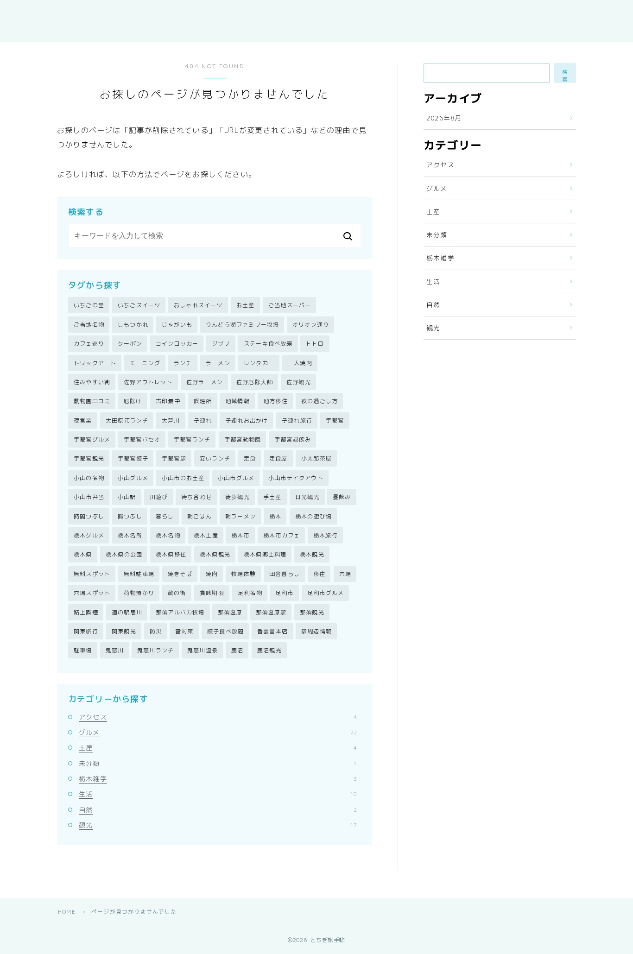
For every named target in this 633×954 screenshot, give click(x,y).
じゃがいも (177, 325)
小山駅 (127, 497)
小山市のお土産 (183, 478)
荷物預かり (139, 593)
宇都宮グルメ (92, 439)
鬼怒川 (115, 650)
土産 (218, 747)
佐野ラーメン (204, 382)
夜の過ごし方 (319, 401)
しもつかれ (133, 325)
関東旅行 (86, 631)
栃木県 (83, 554)
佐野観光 (298, 382)
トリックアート (95, 363)
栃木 (275, 516)
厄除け (133, 401)
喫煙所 (203, 401)
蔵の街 (177, 593)
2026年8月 (444, 118)
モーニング (145, 363)
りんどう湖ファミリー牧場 (242, 325)
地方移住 (275, 401)
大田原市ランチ (127, 420)
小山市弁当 (89, 497)
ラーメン (218, 363)
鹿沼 (237, 650)
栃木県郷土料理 (265, 554)
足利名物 (250, 593)
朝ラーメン (240, 516)
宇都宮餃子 (133, 458)
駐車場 (83, 650)
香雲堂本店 (272, 631)
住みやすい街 (92, 382)
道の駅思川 (127, 612)
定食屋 (278, 458)
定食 (250, 458)
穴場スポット (92, 593)
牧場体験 (243, 574)
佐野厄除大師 (254, 382)
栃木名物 (168, 535)
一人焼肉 (300, 363)
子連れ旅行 (297, 420)
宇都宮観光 (89, 458)
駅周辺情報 (316, 631)
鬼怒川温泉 (202, 650)
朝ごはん (199, 516)
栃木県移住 (171, 554)
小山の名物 (89, 478)
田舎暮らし (284, 574)
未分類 (218, 763)
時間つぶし (89, 516)
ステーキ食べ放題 (268, 343)
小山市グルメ (236, 478)
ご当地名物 (89, 325)
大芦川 (171, 420)
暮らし (165, 516)
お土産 (245, 305)
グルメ (218, 732)
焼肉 (212, 574)
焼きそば (180, 574)
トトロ (315, 343)
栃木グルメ (89, 535)
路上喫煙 (86, 612)
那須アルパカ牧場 (180, 612)
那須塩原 (230, 612)
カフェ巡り (89, 343)
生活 (218, 794)
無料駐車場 (139, 574)
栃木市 (240, 535)
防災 (156, 631)
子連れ (203, 420)
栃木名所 (130, 535)
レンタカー (259, 363)
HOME (67, 912)
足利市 (284, 593)
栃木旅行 (325, 535)
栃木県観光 (215, 554)
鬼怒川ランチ (155, 650)
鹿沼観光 (269, 650)
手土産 (272, 497)
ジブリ (221, 343)
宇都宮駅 (174, 458)
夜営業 (83, 420)
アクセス (218, 717)
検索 (565, 75)
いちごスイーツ (139, 305)
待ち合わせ (196, 497)
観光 (218, 825)
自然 (218, 809)
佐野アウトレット (148, 382)
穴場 (345, 574)
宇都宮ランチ (192, 439)
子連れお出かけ (246, 420)
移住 (319, 574)
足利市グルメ (325, 593)
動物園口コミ (92, 401)
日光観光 (307, 497)
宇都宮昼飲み (292, 439)
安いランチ (215, 458)
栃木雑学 (218, 778)
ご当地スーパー (289, 305)
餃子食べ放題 (225, 631)
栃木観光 (312, 554)
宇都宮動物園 (242, 439)
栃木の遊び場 (313, 516)
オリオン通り (310, 325)
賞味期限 (212, 593)
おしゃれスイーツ (198, 305)
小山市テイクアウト (295, 478)
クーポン (130, 343)
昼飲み (342, 497)
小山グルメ (133, 478)
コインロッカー (177, 343)
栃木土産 (206, 535)
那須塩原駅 (271, 612)
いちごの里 (89, 305)
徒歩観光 (237, 497)
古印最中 (168, 401)
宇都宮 (335, 420)
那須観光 (312, 612)
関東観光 (124, 631)
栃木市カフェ (281, 535)
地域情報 (237, 401)
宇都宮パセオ (142, 439)
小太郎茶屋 (316, 458)
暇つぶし (130, 516)
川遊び (159, 497)
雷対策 (184, 631)
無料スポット (92, 574)
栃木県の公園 (124, 554)
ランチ (183, 363)
